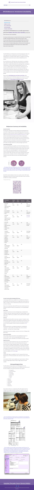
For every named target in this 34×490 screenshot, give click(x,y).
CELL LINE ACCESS (7, 25)
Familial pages (15, 351)
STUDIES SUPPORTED (8, 28)
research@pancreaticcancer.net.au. (17, 79)
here (26, 323)
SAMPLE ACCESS (7, 24)
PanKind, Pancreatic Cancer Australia (16, 32)
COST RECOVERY (7, 27)
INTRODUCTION (7, 22)
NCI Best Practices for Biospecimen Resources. (18, 134)
